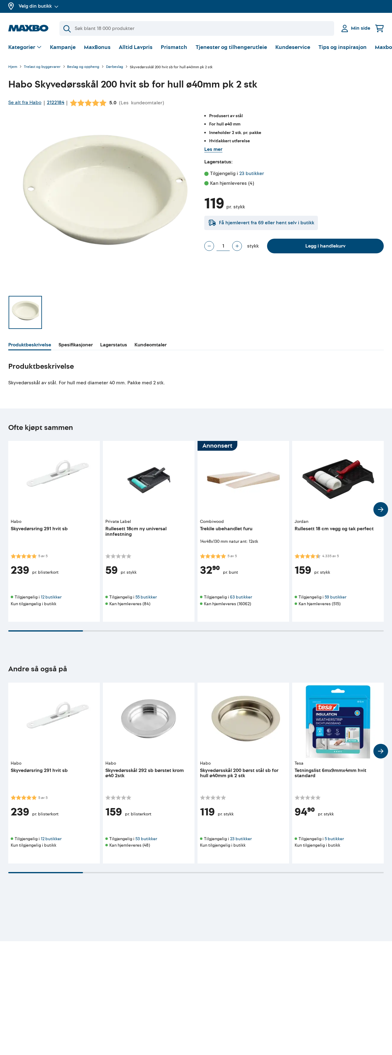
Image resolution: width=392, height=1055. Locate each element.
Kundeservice (292, 47)
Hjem (12, 67)
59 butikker (335, 597)
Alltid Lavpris (136, 47)
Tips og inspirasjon (342, 47)
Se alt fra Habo (24, 102)
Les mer (213, 149)
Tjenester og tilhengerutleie (231, 47)
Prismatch (174, 47)
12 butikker (51, 597)
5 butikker (334, 839)
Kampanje (63, 47)
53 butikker (146, 839)
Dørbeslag (114, 67)
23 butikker (251, 173)
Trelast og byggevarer (42, 67)
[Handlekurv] (379, 28)
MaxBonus (97, 47)
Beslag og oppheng (83, 67)
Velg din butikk (35, 6)
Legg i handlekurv (325, 246)
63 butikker (241, 597)
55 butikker (146, 597)
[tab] (29, 345)
